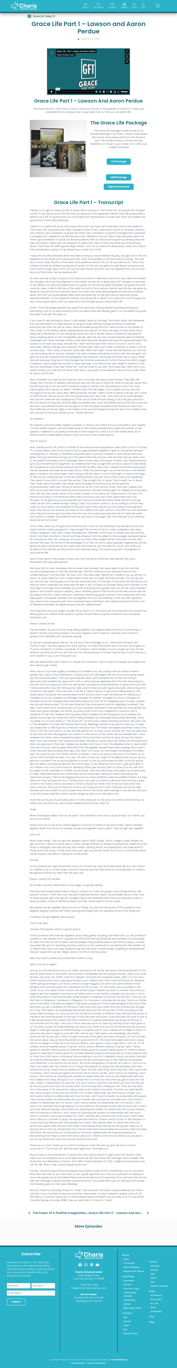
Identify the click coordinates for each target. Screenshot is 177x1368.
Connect (112, 7)
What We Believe (131, 1267)
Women (127, 1321)
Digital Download (118, 186)
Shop (134, 7)
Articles (126, 1304)
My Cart (154, 1303)
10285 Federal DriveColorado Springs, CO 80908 (88, 1277)
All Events (155, 1266)
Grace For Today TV (44, 16)
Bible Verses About (132, 1308)
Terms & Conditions (96, 1363)
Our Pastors (129, 1263)
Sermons (127, 1284)
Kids (125, 1329)
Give (143, 7)
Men (125, 1317)
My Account (156, 1299)
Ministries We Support (133, 1271)
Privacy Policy (77, 1363)
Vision (126, 1259)
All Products (156, 1295)
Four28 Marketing (118, 1359)
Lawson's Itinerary (159, 1286)
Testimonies (129, 1300)
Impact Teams (130, 1333)
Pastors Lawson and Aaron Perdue (80, 108)
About (86, 7)
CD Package (118, 161)
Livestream (128, 1280)
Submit (16, 1302)
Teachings (98, 7)
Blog (151, 1322)
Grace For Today (131, 1288)
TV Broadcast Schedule (129, 1294)
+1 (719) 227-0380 (88, 1284)
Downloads (156, 1311)
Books (153, 1307)
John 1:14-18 (92, 246)
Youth (126, 1325)
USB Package (119, 177)
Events (124, 7)
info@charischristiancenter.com (88, 1288)
